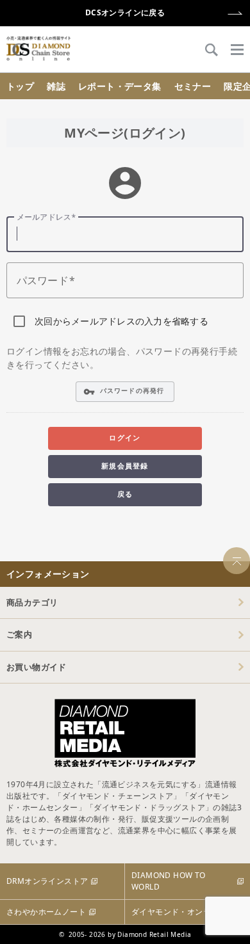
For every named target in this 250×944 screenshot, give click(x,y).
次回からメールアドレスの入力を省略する (121, 321)
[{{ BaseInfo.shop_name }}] (38, 48)
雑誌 (56, 86)
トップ (20, 86)
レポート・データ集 (120, 86)
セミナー (193, 86)
